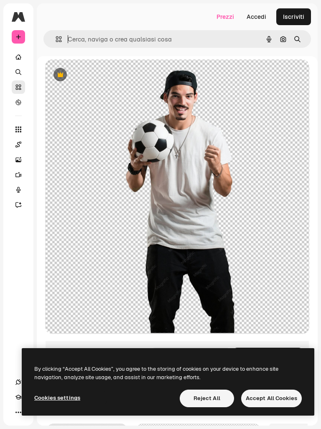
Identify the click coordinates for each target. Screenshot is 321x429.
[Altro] (18, 412)
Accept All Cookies (271, 398)
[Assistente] (18, 205)
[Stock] (18, 87)
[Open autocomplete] (55, 39)
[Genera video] (18, 174)
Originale (100, 75)
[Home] (18, 57)
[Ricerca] (18, 72)
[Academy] (18, 397)
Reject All (207, 398)
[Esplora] (18, 102)
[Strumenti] (18, 129)
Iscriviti (293, 17)
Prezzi (225, 17)
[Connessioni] (18, 382)
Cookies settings (57, 397)
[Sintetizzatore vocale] (18, 189)
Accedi (256, 17)
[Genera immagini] (18, 159)
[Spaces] (18, 144)
